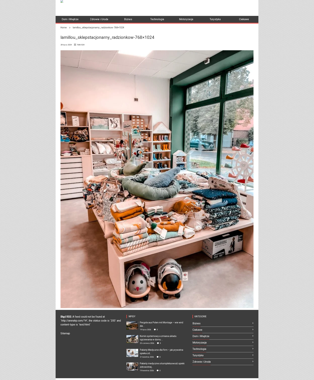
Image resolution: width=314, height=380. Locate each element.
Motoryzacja (199, 342)
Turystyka (197, 355)
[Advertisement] (193, 7)
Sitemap (65, 333)
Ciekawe (197, 329)
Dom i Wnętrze (200, 336)
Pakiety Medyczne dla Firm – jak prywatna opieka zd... (161, 352)
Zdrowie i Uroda (201, 361)
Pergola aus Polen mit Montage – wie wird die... (161, 324)
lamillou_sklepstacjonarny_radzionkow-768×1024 (98, 27)
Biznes (196, 323)
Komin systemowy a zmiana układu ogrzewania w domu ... (158, 338)
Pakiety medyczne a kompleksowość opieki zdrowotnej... (162, 365)
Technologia (199, 349)
